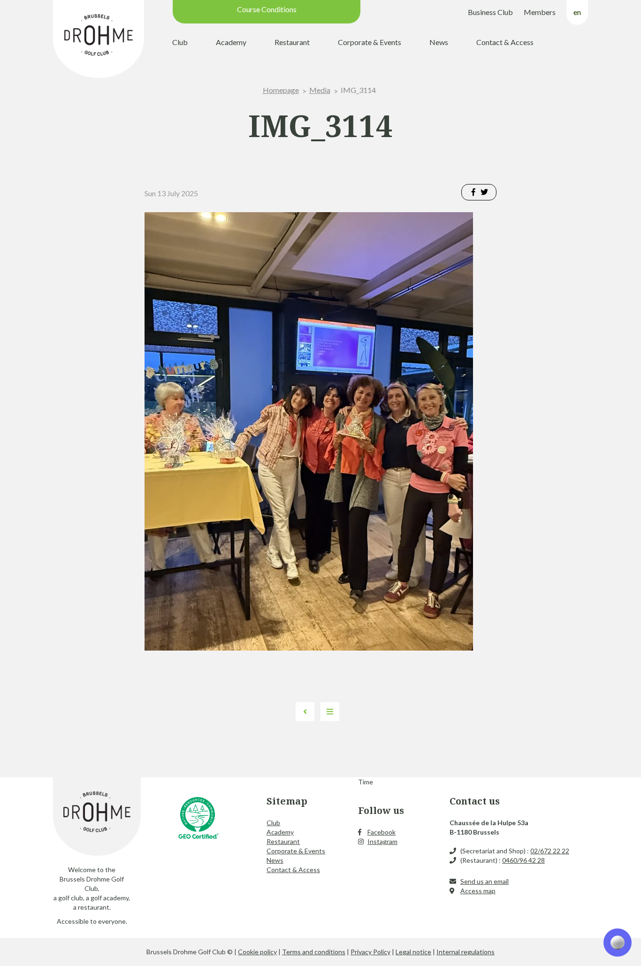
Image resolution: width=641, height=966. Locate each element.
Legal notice (413, 952)
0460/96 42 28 (523, 860)
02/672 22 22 (549, 851)
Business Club (490, 12)
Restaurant (292, 42)
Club (180, 42)
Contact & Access (505, 42)
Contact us (475, 801)
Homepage (281, 89)
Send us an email (484, 881)
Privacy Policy (370, 952)
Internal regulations (465, 952)
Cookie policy (257, 952)
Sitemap (287, 801)
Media (319, 89)
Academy (231, 42)
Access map (478, 891)
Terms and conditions (313, 952)
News (438, 42)
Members (540, 12)
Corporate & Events (369, 42)
